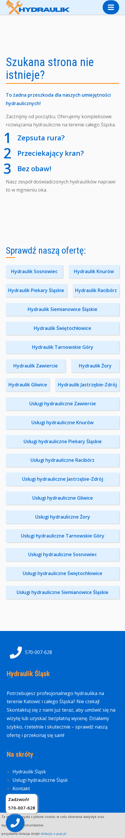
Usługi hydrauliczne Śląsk (40, 780)
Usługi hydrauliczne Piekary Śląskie (63, 441)
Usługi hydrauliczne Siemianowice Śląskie (62, 592)
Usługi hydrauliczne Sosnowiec (62, 554)
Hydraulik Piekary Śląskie (36, 290)
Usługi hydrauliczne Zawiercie (62, 403)
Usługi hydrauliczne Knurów (62, 422)
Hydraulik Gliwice (27, 384)
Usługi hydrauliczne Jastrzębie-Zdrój (62, 479)
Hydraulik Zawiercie (35, 366)
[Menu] (111, 7)
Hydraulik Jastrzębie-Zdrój (87, 384)
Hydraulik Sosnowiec (34, 271)
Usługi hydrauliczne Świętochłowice (62, 573)
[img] (15, 823)
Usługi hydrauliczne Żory (62, 517)
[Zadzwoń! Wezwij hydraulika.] (15, 823)
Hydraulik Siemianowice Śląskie (62, 309)
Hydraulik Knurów (94, 271)
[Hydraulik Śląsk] (38, 7)
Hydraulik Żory (95, 366)
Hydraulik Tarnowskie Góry (62, 347)
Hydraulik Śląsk (29, 771)
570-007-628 (38, 652)
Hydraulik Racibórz (96, 290)
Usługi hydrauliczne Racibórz (62, 460)
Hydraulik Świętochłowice (62, 328)
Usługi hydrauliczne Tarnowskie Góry (62, 536)
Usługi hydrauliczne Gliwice (62, 498)
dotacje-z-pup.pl (53, 833)
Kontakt (21, 788)
